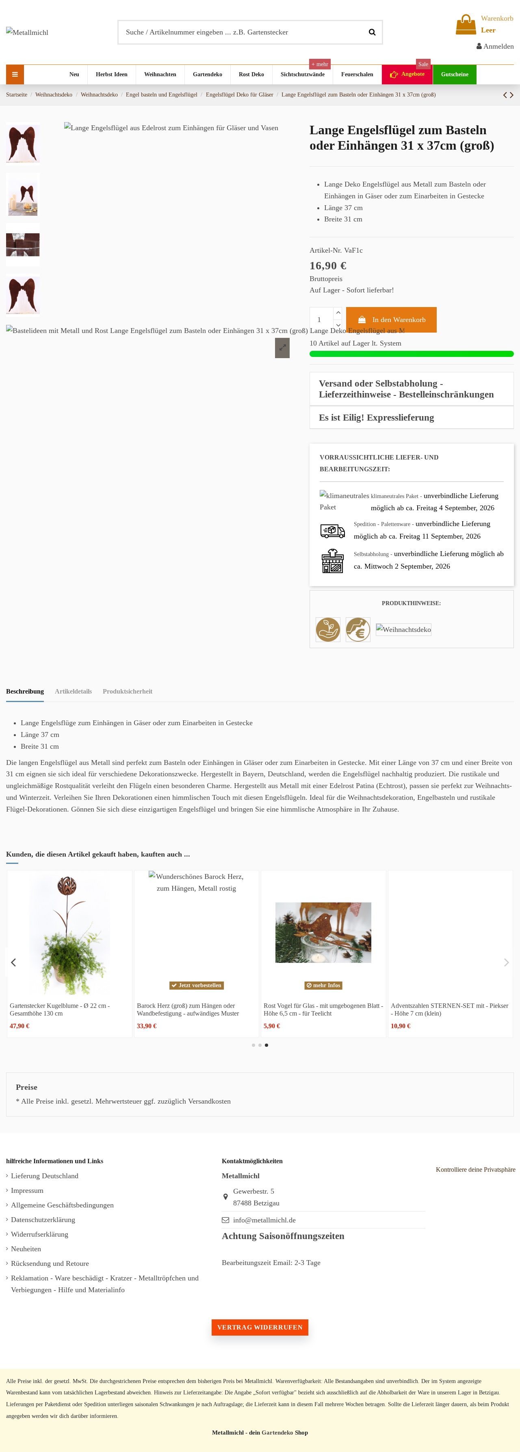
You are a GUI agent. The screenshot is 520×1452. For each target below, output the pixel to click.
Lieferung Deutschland (44, 1176)
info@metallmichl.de (264, 1220)
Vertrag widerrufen (260, 1327)
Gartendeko (277, 1432)
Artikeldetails (73, 691)
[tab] (412, 389)
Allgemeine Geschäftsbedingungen (62, 1205)
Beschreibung (25, 691)
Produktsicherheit (127, 691)
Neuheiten (26, 1249)
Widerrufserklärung (39, 1234)
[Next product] (512, 95)
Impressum (27, 1190)
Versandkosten (209, 1101)
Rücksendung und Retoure (50, 1263)
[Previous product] (506, 95)
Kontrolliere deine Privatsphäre (476, 1169)
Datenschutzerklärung (43, 1220)
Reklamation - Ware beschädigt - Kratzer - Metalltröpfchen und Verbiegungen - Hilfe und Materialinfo (105, 1284)
